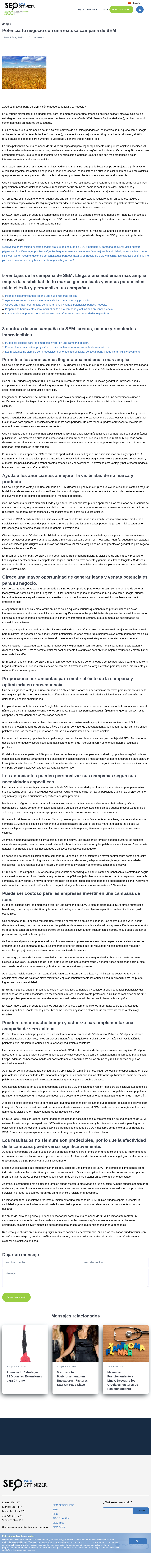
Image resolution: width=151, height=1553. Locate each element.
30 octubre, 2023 (14, 37)
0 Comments (36, 37)
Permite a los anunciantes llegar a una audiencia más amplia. (41, 295)
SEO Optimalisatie (63, 1505)
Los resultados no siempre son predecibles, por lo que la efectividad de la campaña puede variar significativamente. (73, 351)
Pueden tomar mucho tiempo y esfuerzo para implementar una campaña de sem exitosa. (57, 347)
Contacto (102, 10)
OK (138, 1541)
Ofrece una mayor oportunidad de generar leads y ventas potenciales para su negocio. (56, 304)
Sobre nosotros (89, 10)
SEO (55, 1513)
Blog (79, 10)
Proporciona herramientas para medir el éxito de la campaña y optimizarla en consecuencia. (59, 309)
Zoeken (140, 1511)
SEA (55, 1509)
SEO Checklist (61, 1518)
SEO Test (58, 1522)
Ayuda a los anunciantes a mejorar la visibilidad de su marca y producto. (47, 300)
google (6, 24)
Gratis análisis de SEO (121, 10)
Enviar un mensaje (16, 1297)
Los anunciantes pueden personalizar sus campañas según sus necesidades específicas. (57, 313)
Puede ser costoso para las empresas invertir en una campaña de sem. (47, 342)
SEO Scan (58, 1527)
